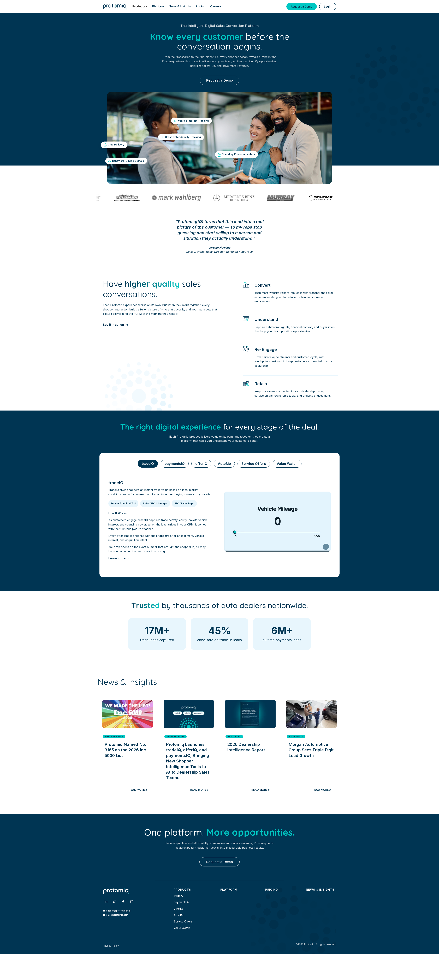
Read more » (138, 789)
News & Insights (180, 6)
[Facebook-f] (123, 901)
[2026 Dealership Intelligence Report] (250, 712)
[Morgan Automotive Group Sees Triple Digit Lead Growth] (311, 712)
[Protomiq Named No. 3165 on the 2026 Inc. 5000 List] (127, 712)
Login (327, 6)
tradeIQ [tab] (148, 464)
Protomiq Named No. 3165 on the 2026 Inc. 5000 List (126, 750)
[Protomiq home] (115, 6)
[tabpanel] (219, 521)
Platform (158, 6)
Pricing (200, 6)
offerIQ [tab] (201, 464)
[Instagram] (132, 901)
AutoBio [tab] (224, 464)
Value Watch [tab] (287, 464)
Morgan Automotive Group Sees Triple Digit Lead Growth (311, 750)
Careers (216, 6)
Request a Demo (301, 6)
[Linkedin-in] (106, 901)
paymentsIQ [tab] (175, 464)
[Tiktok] (114, 901)
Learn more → (118, 558)
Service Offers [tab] (253, 464)
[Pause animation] (326, 547)
